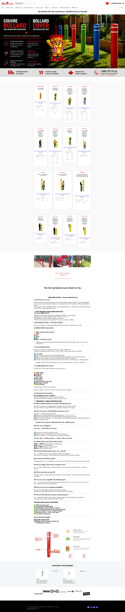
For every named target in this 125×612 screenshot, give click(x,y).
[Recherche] (107, 3)
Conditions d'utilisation (51, 606)
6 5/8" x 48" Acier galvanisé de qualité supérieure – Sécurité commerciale (42, 582)
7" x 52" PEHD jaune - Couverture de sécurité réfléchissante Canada (55, 133)
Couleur (41, 105)
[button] (61, 267)
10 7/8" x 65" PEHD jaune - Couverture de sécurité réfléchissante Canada (55, 221)
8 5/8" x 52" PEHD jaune (43, 175)
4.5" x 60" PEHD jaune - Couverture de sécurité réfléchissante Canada (84, 91)
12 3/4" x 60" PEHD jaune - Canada (70, 220)
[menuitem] (2, 8)
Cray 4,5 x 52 (40, 89)
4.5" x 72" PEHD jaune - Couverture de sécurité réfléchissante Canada (40, 133)
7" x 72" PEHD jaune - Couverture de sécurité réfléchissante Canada (84, 133)
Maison (28, 606)
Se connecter (121, 7)
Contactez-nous (57, 606)
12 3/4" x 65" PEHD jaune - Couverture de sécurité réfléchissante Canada (84, 221)
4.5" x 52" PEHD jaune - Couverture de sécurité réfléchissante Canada (70, 91)
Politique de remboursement (34, 606)
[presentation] (32, 261)
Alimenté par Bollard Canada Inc (31, 609)
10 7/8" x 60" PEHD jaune (40, 219)
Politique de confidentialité (42, 606)
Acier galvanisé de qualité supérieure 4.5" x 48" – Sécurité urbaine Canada (69, 582)
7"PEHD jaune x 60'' (70, 131)
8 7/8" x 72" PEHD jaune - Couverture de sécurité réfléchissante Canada (82, 175)
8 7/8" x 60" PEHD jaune (62, 175)
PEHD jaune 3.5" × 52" (55, 89)
